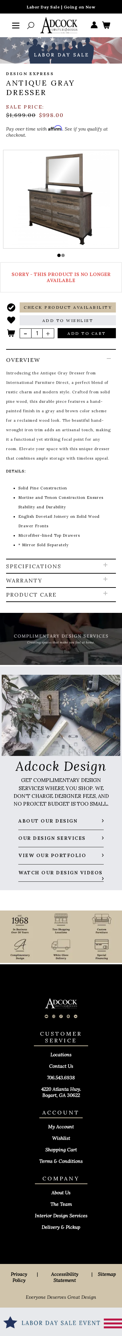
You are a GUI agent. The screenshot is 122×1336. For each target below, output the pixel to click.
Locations (61, 1055)
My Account (61, 1127)
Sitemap (107, 1274)
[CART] (106, 25)
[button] (59, 255)
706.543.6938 (61, 1078)
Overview (23, 359)
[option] (61, 199)
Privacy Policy (19, 1277)
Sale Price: (25, 107)
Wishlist (61, 1138)
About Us (61, 1193)
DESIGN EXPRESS (30, 73)
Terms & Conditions (61, 1161)
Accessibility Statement (64, 1277)
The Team (61, 1204)
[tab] (61, 454)
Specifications (33, 566)
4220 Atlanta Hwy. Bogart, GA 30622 (61, 1092)
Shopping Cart (61, 1150)
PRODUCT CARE (31, 594)
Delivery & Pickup (61, 1227)
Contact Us (61, 1066)
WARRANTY (24, 580)
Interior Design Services (61, 1216)
